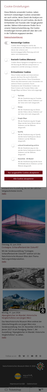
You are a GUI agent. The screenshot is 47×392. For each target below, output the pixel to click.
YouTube (21, 96)
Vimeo (20, 107)
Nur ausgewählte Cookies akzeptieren (23, 172)
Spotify (20, 132)
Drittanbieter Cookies (21, 72)
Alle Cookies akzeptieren (23, 178)
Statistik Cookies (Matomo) (23, 59)
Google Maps (22, 118)
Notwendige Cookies (20, 42)
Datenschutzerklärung (13, 37)
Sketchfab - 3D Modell (26, 159)
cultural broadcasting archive (28, 145)
